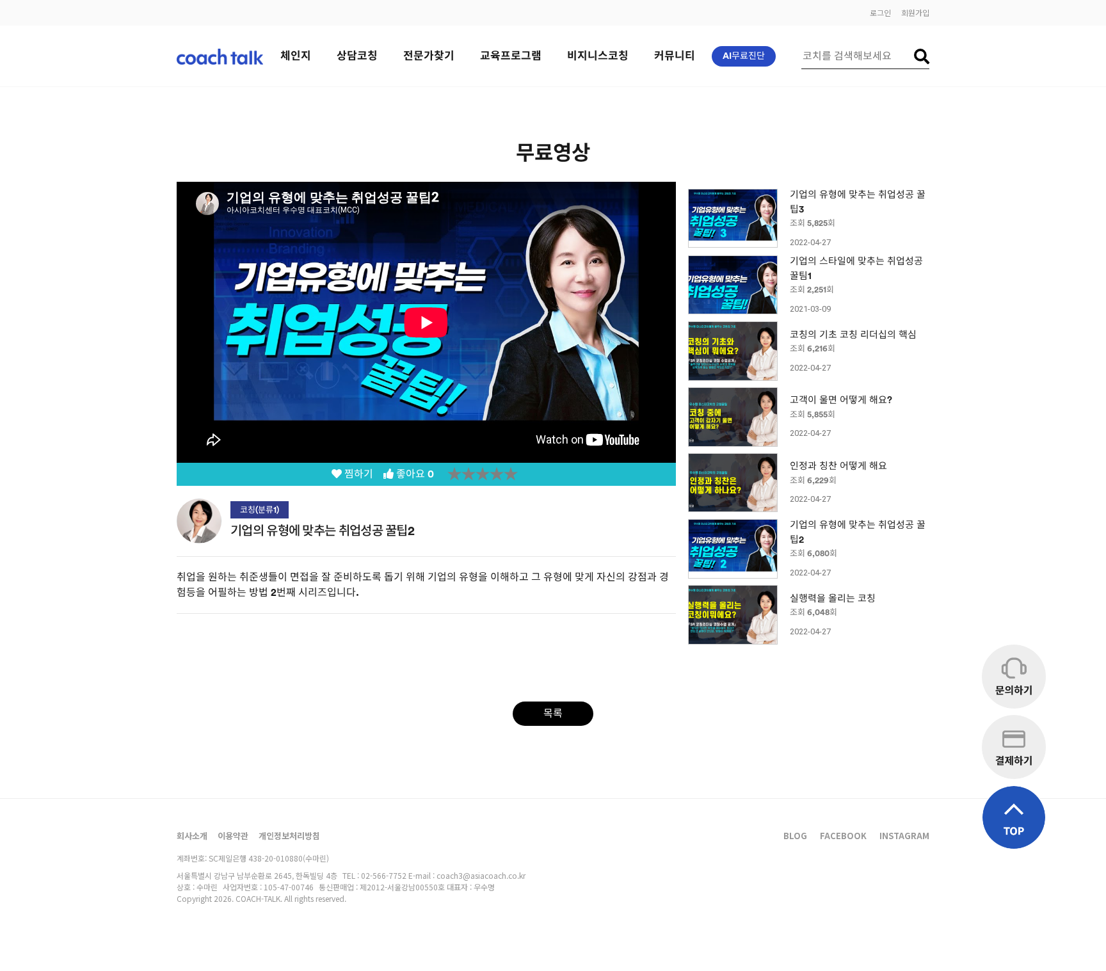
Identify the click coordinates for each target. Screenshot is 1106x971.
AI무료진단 (744, 56)
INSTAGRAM (904, 836)
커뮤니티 (674, 56)
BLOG (795, 836)
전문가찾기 (428, 56)
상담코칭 (357, 56)
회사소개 (192, 836)
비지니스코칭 (598, 56)
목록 (553, 714)
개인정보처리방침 (289, 836)
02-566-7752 (383, 875)
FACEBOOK (843, 836)
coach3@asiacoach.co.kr (481, 875)
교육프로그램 (510, 56)
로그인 (880, 12)
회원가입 (915, 12)
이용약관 (233, 836)
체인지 (295, 56)
